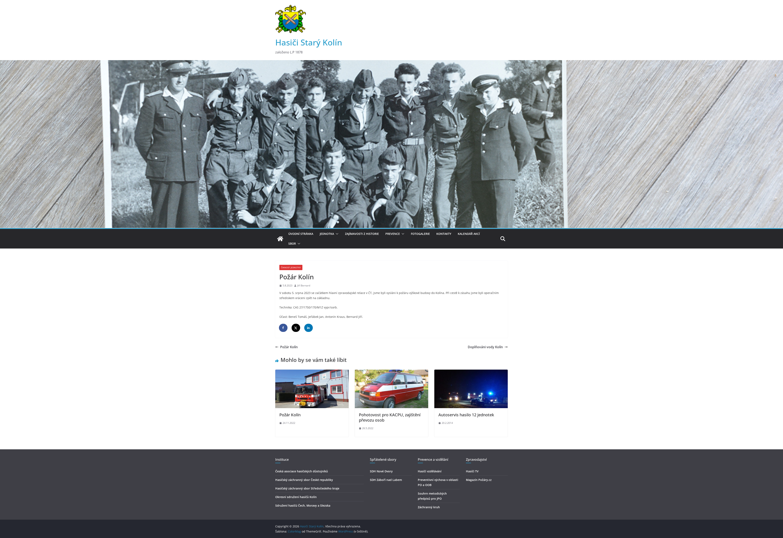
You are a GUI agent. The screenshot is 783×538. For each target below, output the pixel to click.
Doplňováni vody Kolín (485, 347)
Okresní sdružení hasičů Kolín (296, 497)
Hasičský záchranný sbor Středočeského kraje (307, 488)
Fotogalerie (420, 234)
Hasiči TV (472, 471)
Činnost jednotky (291, 267)
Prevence (392, 234)
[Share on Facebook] (283, 328)
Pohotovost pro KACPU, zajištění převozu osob (389, 417)
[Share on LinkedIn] (309, 328)
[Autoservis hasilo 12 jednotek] (471, 372)
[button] (336, 234)
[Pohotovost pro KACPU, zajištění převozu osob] (391, 372)
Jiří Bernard (303, 285)
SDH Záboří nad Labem (386, 480)
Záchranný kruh (429, 507)
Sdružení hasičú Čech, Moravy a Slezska (302, 505)
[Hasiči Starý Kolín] (391, 63)
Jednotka (327, 234)
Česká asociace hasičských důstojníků (301, 471)
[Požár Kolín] (312, 372)
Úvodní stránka (300, 234)
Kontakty (443, 234)
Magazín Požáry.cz (479, 480)
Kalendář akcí (469, 234)
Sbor (292, 243)
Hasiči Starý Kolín (308, 42)
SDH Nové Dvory (381, 471)
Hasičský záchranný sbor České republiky (304, 480)
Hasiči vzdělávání (429, 471)
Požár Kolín (289, 347)
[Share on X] (296, 328)
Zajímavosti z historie (362, 234)
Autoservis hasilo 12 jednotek (466, 415)
